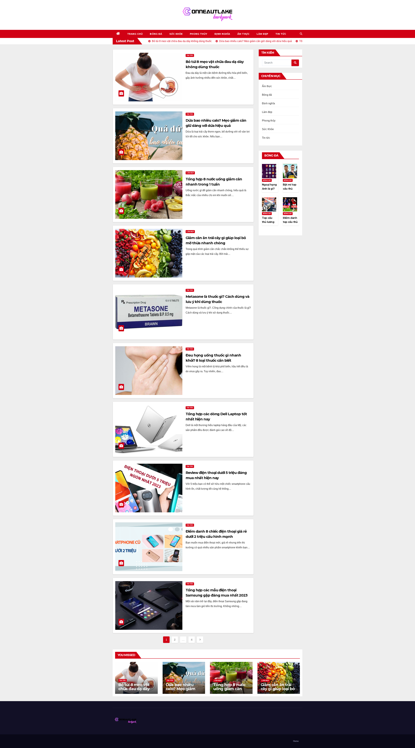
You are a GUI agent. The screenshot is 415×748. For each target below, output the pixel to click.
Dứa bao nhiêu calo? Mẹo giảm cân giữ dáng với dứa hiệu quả (181, 690)
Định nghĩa (222, 33)
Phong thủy (198, 33)
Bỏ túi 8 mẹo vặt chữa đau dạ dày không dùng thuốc (136, 688)
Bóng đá (156, 33)
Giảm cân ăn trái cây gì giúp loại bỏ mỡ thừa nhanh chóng (278, 690)
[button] (301, 33)
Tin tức (280, 33)
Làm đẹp (262, 33)
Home (296, 741)
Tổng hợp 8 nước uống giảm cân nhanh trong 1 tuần (229, 690)
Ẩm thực (243, 33)
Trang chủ (135, 33)
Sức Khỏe (176, 33)
